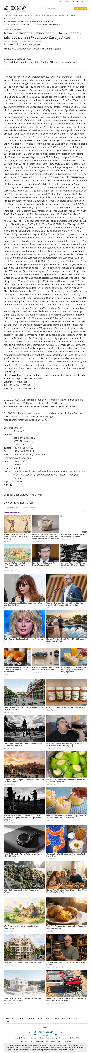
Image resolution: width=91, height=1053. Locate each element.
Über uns (24, 1041)
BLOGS (61, 1)
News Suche (79, 8)
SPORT (43, 16)
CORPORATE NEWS (35, 21)
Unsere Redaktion (36, 1041)
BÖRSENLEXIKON (69, 1)
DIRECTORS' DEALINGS (47, 21)
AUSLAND (73, 16)
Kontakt (23, 1038)
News (16, 1038)
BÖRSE (21, 16)
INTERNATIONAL (9, 19)
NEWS (6, 16)
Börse (28, 24)
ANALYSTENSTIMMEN (23, 21)
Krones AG (7, 29)
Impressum (33, 1038)
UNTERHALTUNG (52, 16)
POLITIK (37, 16)
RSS (78, 1)
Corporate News (37, 24)
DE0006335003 (16, 29)
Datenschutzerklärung (48, 1038)
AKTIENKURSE (13, 16)
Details (60, 1050)
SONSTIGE (19, 19)
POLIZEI (80, 16)
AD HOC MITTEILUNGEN (10, 21)
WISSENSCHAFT (64, 16)
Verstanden (67, 1050)
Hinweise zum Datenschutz (69, 1038)
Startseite (22, 24)
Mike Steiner (50, 1041)
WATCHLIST (84, 1)
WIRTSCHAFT (29, 16)
